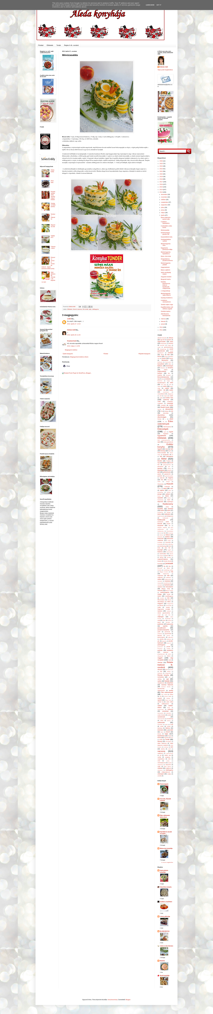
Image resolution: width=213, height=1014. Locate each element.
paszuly (160, 635)
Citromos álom (53, 247)
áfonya (171, 338)
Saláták (167, 681)
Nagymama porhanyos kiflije (166, 248)
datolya (159, 409)
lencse (161, 557)
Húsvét (75, 309)
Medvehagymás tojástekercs (166, 252)
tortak (161, 739)
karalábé (160, 508)
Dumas (159, 419)
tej (167, 730)
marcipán (160, 585)
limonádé (160, 568)
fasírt (169, 450)
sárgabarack (161, 683)
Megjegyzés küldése (71, 350)
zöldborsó (168, 768)
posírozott (160, 646)
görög (169, 468)
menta (168, 594)
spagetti (160, 698)
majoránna (160, 575)
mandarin (160, 581)
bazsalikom (161, 364)
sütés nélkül (169, 702)
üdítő (169, 749)
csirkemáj (166, 399)
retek (169, 660)
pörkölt (168, 646)
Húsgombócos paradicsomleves (167, 259)
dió (172, 411)
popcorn (169, 643)
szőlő (171, 724)
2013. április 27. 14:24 (74, 324)
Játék (171, 488)
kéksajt (168, 512)
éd (163, 421)
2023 (161, 169)
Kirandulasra (170, 531)
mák (168, 575)
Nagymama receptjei (164, 609)
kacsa (159, 496)
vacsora (161, 751)
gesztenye (160, 466)
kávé (168, 510)
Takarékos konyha (166, 887)
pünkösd (165, 652)
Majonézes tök (53, 225)
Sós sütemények (167, 692)
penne (168, 635)
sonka (171, 690)
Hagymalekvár (165, 267)
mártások (160, 586)
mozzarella (168, 605)
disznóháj (165, 413)
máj (172, 572)
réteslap (160, 662)
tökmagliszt (168, 741)
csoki (159, 401)
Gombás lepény (165, 311)
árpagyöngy (163, 349)
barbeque (160, 362)
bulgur (168, 380)
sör (161, 696)
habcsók (162, 477)
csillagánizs (170, 394)
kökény (166, 544)
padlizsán (160, 624)
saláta (159, 681)
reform (168, 656)
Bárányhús (165, 360)
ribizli (166, 669)
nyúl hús (167, 614)
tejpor (162, 732)
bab (168, 354)
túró (172, 747)
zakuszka (168, 764)
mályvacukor (168, 579)
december (164, 194)
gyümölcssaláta (169, 476)
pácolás (168, 622)
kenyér (168, 523)
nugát (159, 614)
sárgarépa (170, 683)
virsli (159, 760)
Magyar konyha (164, 571)
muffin (159, 607)
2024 (161, 166)
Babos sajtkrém (165, 270)
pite (158, 641)
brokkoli (168, 379)
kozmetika (160, 544)
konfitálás (160, 542)
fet (172, 454)
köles (171, 544)
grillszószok (166, 472)
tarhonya (160, 728)
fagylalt (160, 449)
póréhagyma (161, 645)
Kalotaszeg (160, 499)
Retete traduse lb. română (165, 665)
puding (168, 648)
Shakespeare (161, 690)
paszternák (168, 633)
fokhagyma (169, 456)
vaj (160, 755)
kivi (160, 533)
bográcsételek (162, 371)
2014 (161, 189)
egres (165, 431)
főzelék (160, 461)
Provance (160, 648)
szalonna (170, 709)
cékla (171, 382)
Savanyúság (161, 688)
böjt (158, 379)
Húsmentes (161, 484)
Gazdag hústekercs (167, 298)
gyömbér (160, 476)
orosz (163, 620)
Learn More (150, 5)
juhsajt (160, 494)
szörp (161, 726)
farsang (162, 451)
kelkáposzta (170, 516)
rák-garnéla (160, 656)
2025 (161, 163)
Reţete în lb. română (71, 45)
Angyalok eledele (166, 277)
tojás (90, 309)
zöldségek (161, 774)
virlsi (169, 759)
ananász (162, 345)
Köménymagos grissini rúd (165, 233)
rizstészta (160, 673)
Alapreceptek (162, 341)
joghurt (162, 490)
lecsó (171, 555)
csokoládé (170, 403)
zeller (159, 766)
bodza (165, 369)
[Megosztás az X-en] (87, 307)
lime (170, 566)
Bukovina (160, 380)
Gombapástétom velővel (166, 240)
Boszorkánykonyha (163, 377)
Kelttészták (161, 520)
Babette (162, 961)
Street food (168, 700)
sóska (171, 694)
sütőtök (160, 705)
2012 (161, 327)
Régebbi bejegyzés (144, 353)
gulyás (159, 474)
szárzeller (168, 713)
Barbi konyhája (164, 975)
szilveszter (161, 722)
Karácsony (168, 504)
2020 (161, 174)
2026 (161, 161)
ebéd (171, 419)
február (163, 321)
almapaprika (163, 343)
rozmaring (161, 677)
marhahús (167, 585)
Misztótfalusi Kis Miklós (164, 601)
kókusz (168, 535)
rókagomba (168, 673)
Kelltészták (165, 518)
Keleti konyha (161, 516)
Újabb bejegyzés (68, 353)
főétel (164, 459)
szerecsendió (161, 718)
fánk (172, 449)
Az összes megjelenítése (167, 862)
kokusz (161, 535)
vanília (159, 757)
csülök (171, 405)
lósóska (159, 570)
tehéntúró (160, 730)
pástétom (160, 633)
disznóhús (161, 415)
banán (164, 358)
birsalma (170, 368)
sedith (69, 319)
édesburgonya (167, 426)
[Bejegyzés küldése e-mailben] (79, 306)
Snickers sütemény (53, 216)
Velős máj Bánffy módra (166, 273)
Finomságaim (164, 784)
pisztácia (169, 639)
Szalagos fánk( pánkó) (53, 205)
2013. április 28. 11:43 (73, 335)
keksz (159, 514)
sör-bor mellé (167, 696)
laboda (171, 553)
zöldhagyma (95, 309)
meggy (160, 594)
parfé (159, 631)
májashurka (166, 573)
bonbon (160, 373)
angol (159, 347)
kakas (167, 496)
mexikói (162, 598)
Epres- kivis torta (166, 256)
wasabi (169, 762)
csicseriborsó (161, 394)
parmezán (167, 631)
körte (159, 548)
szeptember (165, 202)
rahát (169, 654)
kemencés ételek (163, 521)
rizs (161, 671)
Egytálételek (162, 435)
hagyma (170, 478)
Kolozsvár (161, 538)
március (163, 319)
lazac (166, 555)
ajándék (169, 339)
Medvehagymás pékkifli (166, 263)
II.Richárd (167, 486)
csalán (171, 390)
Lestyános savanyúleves (166, 301)
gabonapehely (167, 464)
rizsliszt (169, 671)
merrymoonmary (112, 999)
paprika (165, 626)
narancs (160, 611)
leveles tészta (167, 561)
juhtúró (168, 494)
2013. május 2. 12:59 (73, 346)
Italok (165, 488)
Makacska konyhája (166, 848)
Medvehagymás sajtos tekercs (166, 294)
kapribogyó (170, 501)
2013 (161, 192)
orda (159, 620)
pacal (159, 622)
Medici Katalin (169, 590)
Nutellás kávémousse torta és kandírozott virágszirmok (165, 285)
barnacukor (168, 362)
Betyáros (163, 367)
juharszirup (160, 492)
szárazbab (165, 711)
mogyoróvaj (170, 603)
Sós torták (85, 309)
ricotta (171, 669)
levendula (160, 563)
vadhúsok (160, 753)
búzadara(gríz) (162, 382)
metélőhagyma (169, 596)
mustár (168, 607)
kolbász (167, 537)
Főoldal (40, 45)
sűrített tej (160, 702)
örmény (169, 620)
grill (159, 472)
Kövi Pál (167, 548)
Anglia (169, 345)
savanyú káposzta (167, 685)
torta (172, 737)
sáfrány (160, 679)
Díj (162, 411)
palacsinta (170, 624)
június (163, 210)
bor (169, 373)
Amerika (171, 343)
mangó (159, 583)
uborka (163, 749)
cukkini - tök (161, 390)
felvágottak (166, 454)
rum (170, 677)
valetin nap (167, 755)
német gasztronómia (164, 613)
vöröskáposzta (162, 762)
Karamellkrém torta (166, 237)
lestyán (159, 561)
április (163, 215)
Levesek (169, 563)
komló (169, 540)
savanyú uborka (166, 686)
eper (159, 442)
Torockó (166, 737)
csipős (165, 395)
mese (159, 596)
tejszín (168, 732)
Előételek (50, 45)
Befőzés (160, 366)
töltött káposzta (162, 743)
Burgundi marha (166, 279)
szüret (168, 726)
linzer (168, 568)
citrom (165, 386)
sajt (167, 679)
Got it (159, 5)
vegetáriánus (161, 759)
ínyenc (159, 488)
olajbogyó (161, 616)
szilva (161, 720)
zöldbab (160, 768)
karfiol (162, 510)
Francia (168, 461)
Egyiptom (165, 433)
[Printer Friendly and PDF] (66, 368)
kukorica (79, 309)
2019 (161, 176)
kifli (169, 525)
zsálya (169, 774)
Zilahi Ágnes (167, 766)
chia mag (163, 384)
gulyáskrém (167, 474)
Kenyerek (160, 525)
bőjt (163, 379)
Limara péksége (165, 916)
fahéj (166, 449)
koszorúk (168, 542)
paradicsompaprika (163, 630)
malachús (160, 577)
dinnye (167, 411)
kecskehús (160, 512)
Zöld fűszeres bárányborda (165, 314)
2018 (161, 179)
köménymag (162, 546)
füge (159, 462)
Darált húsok (165, 407)
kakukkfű (160, 498)
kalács (169, 497)
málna (159, 579)
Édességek (163, 429)
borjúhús (160, 375)
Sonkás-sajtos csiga (167, 304)
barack (171, 358)
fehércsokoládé (162, 452)
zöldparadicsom (166, 772)
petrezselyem (161, 637)
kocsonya (170, 533)
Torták (58, 45)
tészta (159, 734)
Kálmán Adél (71, 330)
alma (171, 341)
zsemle (159, 775)
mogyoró (160, 603)
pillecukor (170, 637)
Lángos (161, 555)
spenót (160, 700)
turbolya (166, 747)
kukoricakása (169, 551)
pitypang (164, 641)
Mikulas (169, 599)
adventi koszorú (162, 337)
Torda (169, 735)
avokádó (170, 352)
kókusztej (160, 536)
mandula (167, 581)
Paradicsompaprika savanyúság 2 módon (53, 195)
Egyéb (171, 432)
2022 (161, 171)
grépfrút (169, 470)
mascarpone (169, 587)
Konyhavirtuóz (71, 341)
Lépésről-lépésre (163, 559)
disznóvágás (162, 417)
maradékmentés (167, 583)
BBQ (170, 364)
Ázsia (162, 354)
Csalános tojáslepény (165, 222)
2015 (161, 187)
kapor (168, 499)
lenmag (169, 557)
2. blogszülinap (165, 291)
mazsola (160, 590)
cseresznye (166, 392)
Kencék (160, 523)
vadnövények (169, 753)
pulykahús (170, 650)
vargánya (167, 757)
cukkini (167, 388)
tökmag (160, 741)
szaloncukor (161, 709)
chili (170, 384)
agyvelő (162, 339)
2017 (161, 182)
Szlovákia (160, 724)
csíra (161, 397)
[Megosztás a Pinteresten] (92, 307)
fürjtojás (164, 462)
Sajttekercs (53, 236)
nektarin (169, 611)
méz (168, 598)
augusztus (164, 205)
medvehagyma (164, 592)
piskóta (162, 639)
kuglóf (169, 550)
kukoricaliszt (163, 553)
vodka (167, 760)
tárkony (168, 728)
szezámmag (169, 718)
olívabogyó (168, 618)
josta (169, 490)
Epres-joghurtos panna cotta (166, 218)
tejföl (171, 730)
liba (164, 566)
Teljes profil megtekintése (165, 70)
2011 (161, 330)
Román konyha (163, 675)
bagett (166, 356)
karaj (167, 506)
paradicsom (162, 628)
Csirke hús (169, 398)
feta (161, 456)
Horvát (168, 481)
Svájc (168, 707)
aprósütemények (168, 347)
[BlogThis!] (85, 307)
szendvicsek (161, 717)
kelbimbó (167, 514)
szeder (169, 715)
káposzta (160, 501)
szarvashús (160, 713)
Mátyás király (166, 588)
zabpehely (160, 764)
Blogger (128, 999)
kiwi (165, 533)
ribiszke (160, 669)
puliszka (160, 650)
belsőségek (169, 366)
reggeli (160, 658)
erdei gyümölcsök (168, 442)
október (163, 199)
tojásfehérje (161, 736)
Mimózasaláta (165, 230)
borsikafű (168, 375)
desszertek (169, 409)
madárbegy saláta (168, 570)
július (163, 207)
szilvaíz (169, 720)
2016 (161, 184)
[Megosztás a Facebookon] (89, 307)
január (163, 324)
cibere (159, 386)
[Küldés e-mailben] (83, 307)
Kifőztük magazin (162, 527)
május (163, 212)
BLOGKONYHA (165, 931)
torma (159, 737)
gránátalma (161, 470)
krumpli (160, 550)
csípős (171, 395)
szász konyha (161, 715)
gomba (160, 468)
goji (169, 466)
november (164, 197)
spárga (168, 698)
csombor (163, 405)
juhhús (168, 492)
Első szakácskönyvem (164, 440)
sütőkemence (165, 703)
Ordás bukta (52, 170)
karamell (170, 508)
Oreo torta (52, 181)
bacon (159, 356)
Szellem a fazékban (166, 901)
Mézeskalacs (161, 599)
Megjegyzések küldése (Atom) (79, 357)
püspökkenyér (161, 654)
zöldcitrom (160, 770)
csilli (160, 395)
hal (162, 479)
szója (166, 724)
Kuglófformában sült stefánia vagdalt (167, 307)
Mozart (161, 605)
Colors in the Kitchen (166, 946)
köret (169, 546)
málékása (168, 577)
